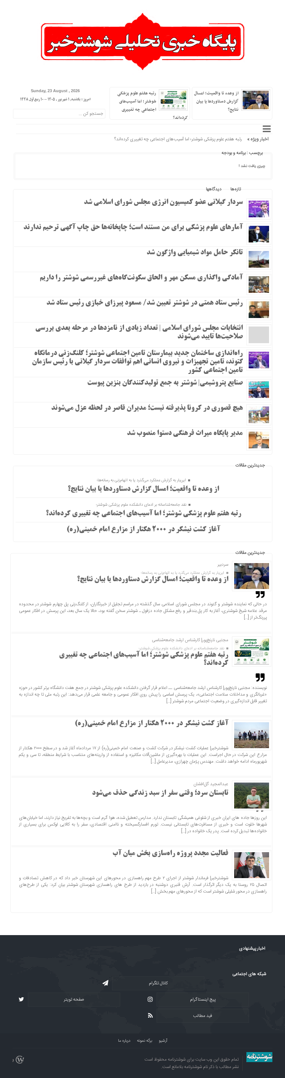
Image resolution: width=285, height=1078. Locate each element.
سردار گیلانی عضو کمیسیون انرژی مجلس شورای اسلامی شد (163, 202)
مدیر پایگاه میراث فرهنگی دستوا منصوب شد (185, 433)
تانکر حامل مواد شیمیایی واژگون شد (195, 253)
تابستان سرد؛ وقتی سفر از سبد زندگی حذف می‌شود (160, 793)
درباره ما (124, 1041)
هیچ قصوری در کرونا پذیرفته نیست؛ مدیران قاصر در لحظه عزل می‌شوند (147, 408)
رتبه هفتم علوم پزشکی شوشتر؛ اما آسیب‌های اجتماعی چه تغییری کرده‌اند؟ (178, 139)
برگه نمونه (144, 1041)
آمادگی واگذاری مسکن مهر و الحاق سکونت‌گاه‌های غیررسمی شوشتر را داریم (141, 278)
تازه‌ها (235, 189)
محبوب (256, 189)
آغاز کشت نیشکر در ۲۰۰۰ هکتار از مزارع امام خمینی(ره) (143, 529)
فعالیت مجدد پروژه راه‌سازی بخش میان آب (170, 853)
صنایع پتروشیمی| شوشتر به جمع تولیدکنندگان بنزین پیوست (165, 383)
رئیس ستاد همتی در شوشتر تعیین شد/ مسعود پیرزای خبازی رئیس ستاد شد (144, 303)
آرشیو (163, 1041)
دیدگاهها (214, 189)
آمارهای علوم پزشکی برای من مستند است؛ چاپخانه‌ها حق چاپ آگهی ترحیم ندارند (133, 227)
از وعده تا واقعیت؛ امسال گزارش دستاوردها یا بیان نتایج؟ (216, 101)
